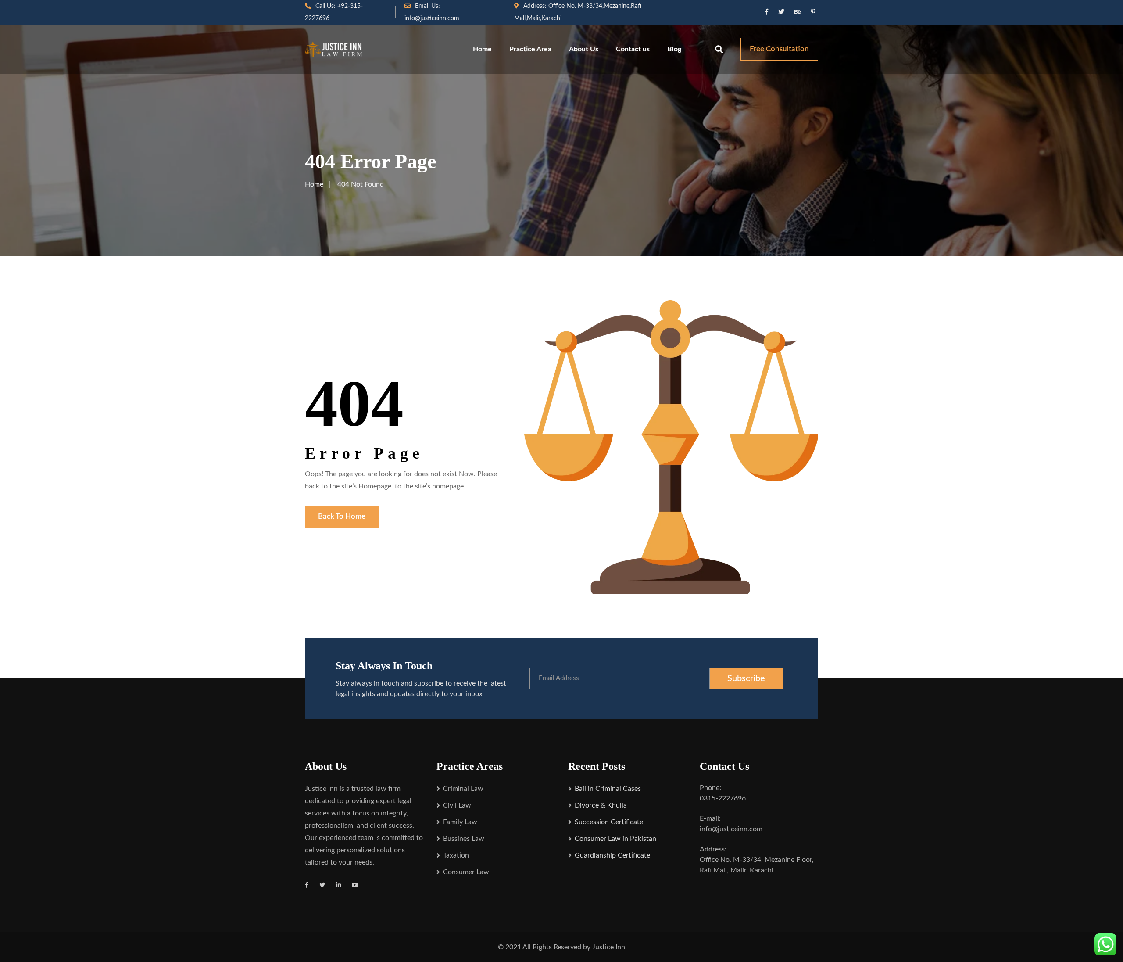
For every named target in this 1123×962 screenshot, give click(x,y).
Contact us (633, 49)
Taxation (456, 855)
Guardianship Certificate (612, 855)
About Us (583, 49)
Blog (674, 49)
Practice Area (530, 49)
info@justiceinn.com (431, 18)
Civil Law (457, 805)
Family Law (460, 822)
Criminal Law (463, 788)
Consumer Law (466, 872)
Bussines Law (463, 838)
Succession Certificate (609, 822)
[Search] (719, 49)
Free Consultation (779, 49)
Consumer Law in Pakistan (615, 838)
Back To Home (341, 516)
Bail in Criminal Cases (608, 788)
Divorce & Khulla (601, 805)
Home (482, 49)
